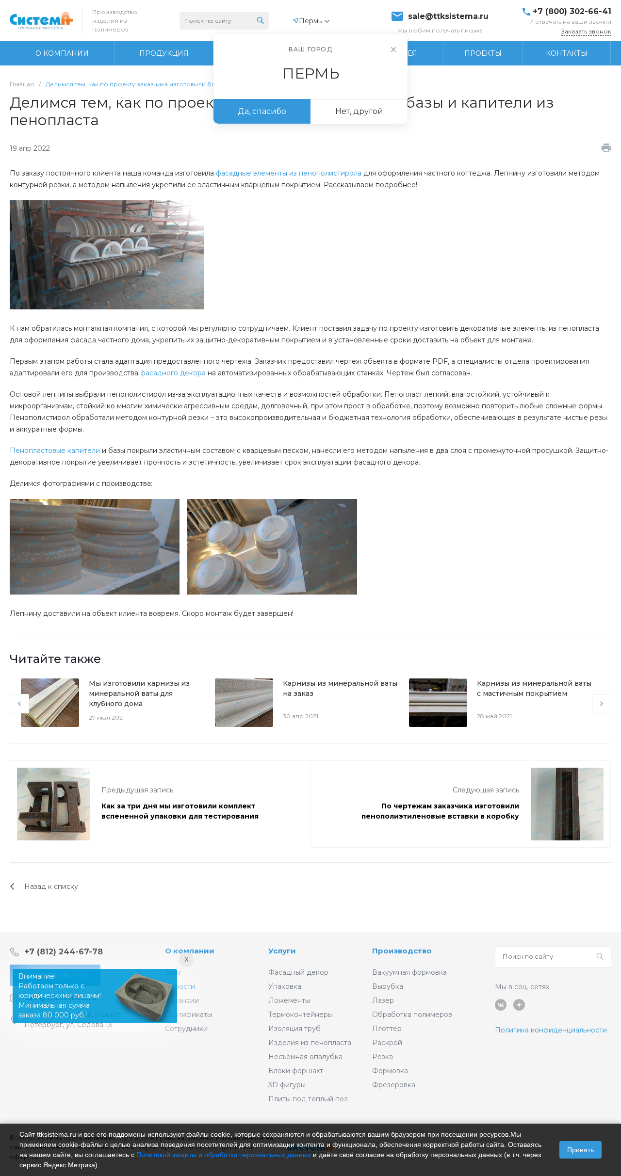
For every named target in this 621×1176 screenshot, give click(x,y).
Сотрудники (186, 1028)
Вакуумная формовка (409, 972)
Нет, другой (359, 111)
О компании (189, 950)
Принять (580, 1150)
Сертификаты (188, 1014)
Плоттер (387, 1028)
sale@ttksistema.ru (448, 16)
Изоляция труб (294, 1028)
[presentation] (19, 703)
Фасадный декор (298, 972)
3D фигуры (287, 1084)
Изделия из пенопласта (309, 1042)
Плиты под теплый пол (308, 1099)
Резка (382, 1056)
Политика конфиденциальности (551, 1030)
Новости (180, 986)
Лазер (383, 1000)
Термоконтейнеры (300, 1014)
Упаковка (284, 986)
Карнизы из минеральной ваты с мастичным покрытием (534, 688)
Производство (402, 950)
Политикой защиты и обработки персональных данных (223, 1155)
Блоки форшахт (295, 1070)
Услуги (282, 950)
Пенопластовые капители (55, 450)
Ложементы (289, 1000)
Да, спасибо (262, 111)
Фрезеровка (393, 1084)
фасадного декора (173, 373)
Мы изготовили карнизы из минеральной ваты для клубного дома (139, 693)
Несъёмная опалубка (305, 1056)
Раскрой (387, 1042)
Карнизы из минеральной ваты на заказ (340, 688)
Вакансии (182, 1000)
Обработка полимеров (412, 1014)
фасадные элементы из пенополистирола (288, 173)
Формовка (390, 1070)
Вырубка (387, 986)
